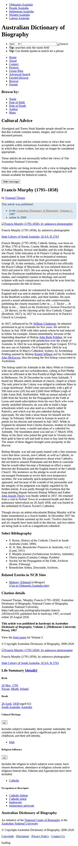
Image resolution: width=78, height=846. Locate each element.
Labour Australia (19, 18)
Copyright (8, 836)
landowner (15, 802)
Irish (11, 742)
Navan (5, 688)
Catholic (14, 780)
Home (12, 57)
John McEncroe (11, 357)
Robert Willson (43, 354)
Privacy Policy (40, 836)
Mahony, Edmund (20, 582)
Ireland (24, 688)
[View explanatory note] (5, 722)
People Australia (19, 8)
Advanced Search (19, 74)
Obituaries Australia (21, 4)
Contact (13, 64)
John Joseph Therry (13, 495)
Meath (15, 688)
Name (12, 99)
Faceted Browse (18, 77)
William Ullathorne (44, 323)
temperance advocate (21, 805)
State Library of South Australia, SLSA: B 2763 (30, 236)
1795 (15, 685)
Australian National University (20, 823)
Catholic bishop (18, 795)
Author (13, 109)
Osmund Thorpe (15, 197)
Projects (14, 67)
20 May (6, 685)
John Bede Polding (50, 337)
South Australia (11, 707)
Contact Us (58, 836)
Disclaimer (22, 836)
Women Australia (19, 14)
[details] (31, 670)
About (13, 60)
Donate (13, 84)
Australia (26, 707)
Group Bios (16, 71)
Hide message (11, 181)
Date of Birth (17, 102)
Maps (12, 112)
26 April (6, 703)
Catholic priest (17, 798)
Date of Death (17, 105)
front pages (19, 637)
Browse (13, 81)
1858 (16, 703)
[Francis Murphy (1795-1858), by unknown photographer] (37, 223)
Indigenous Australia (21, 11)
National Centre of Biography (42, 820)
